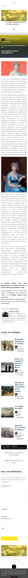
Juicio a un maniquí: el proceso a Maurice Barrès (19, 363)
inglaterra (6, 448)
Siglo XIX (22, 448)
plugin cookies (24, 576)
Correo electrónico (5, 519)
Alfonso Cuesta (15, 38)
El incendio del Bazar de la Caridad (19, 342)
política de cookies (5, 574)
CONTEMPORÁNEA (15, 45)
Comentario (6, 486)
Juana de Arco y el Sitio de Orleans (20, 428)
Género (14, 446)
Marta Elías (19, 349)
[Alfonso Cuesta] (5, 314)
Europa (8, 446)
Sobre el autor (5, 309)
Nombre (4, 509)
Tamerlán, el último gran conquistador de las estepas (20, 387)
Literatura (14, 448)
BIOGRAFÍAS (5, 45)
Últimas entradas (14, 309)
